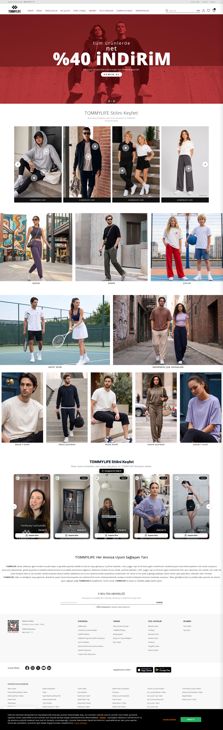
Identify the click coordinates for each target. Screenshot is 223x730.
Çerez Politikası (80, 723)
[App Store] (144, 670)
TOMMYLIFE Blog (119, 630)
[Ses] (32, 507)
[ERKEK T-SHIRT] (22, 409)
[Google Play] (162, 670)
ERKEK (39, 11)
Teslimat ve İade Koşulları (87, 630)
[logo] (14, 9)
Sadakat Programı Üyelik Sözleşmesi (91, 638)
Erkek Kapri (12, 703)
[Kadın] (36, 249)
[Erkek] (111, 249)
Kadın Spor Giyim (84, 696)
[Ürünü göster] (46, 151)
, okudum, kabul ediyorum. (113, 607)
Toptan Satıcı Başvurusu (87, 654)
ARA (198, 11)
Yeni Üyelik (187, 626)
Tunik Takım (82, 689)
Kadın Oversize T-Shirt (51, 707)
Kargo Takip (195, 2)
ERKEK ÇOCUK (51, 11)
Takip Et (44, 478)
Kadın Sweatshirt (49, 689)
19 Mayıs (151, 630)
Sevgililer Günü (153, 646)
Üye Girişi (186, 630)
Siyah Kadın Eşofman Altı (51, 696)
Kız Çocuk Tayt (152, 707)
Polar (44, 692)
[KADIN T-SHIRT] (200, 409)
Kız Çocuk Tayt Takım (155, 696)
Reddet (103, 717)
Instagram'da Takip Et (113, 471)
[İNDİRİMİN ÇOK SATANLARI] (168, 332)
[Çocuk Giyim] (187, 249)
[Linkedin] (49, 668)
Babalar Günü (153, 626)
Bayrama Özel (153, 634)
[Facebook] (27, 668)
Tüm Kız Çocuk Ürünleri (155, 689)
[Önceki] (18, 164)
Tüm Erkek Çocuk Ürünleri (191, 689)
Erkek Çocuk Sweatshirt (120, 696)
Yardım (205, 2)
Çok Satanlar (82, 692)
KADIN (30, 11)
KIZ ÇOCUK (65, 11)
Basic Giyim (12, 689)
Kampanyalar (118, 634)
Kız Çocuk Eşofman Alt (155, 700)
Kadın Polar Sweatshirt (120, 689)
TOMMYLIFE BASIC (124, 11)
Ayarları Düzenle (169, 719)
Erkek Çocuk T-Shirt (189, 700)
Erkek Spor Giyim (84, 707)
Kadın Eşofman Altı (49, 700)
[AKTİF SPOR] (55, 332)
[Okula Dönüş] (111, 59)
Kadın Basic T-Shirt (119, 703)
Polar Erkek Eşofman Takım (17, 692)
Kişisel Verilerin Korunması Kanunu (90, 646)
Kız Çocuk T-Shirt (153, 703)
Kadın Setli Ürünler (119, 707)
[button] (109, 101)
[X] (38, 668)
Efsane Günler (153, 650)
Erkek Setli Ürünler (84, 703)
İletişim (212, 2)
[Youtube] (44, 668)
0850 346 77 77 (27, 632)
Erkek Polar (12, 700)
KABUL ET (190, 719)
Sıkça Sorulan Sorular (121, 626)
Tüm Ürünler (47, 703)
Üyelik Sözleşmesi (84, 650)
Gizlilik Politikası (84, 634)
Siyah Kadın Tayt (84, 700)
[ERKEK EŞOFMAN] (67, 409)
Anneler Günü (153, 638)
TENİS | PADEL (79, 11)
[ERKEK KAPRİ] (111, 409)
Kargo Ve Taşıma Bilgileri (122, 638)
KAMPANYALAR (142, 11)
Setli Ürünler (116, 700)
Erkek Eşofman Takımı (16, 696)
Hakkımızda (82, 626)
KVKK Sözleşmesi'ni (104, 607)
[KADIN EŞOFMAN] (156, 409)
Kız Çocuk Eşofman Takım (156, 692)
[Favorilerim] (208, 11)
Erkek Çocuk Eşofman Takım (192, 692)
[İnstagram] (33, 668)
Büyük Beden (187, 696)
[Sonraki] (205, 164)
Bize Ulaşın (117, 642)
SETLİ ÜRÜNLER (106, 11)
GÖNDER (159, 602)
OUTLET (92, 11)
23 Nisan (151, 642)
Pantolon (115, 692)
